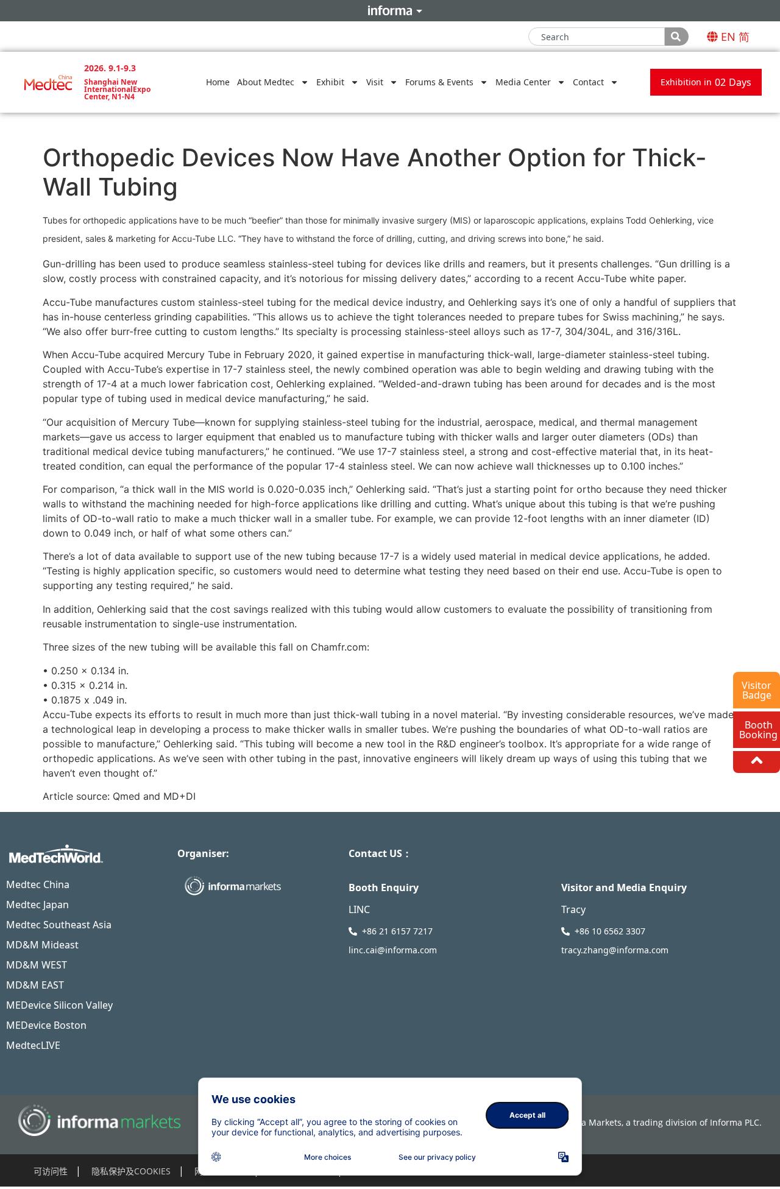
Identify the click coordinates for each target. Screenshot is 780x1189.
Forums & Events (439, 82)
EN (728, 36)
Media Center (523, 82)
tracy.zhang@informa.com (614, 950)
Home (218, 82)
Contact (588, 82)
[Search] (677, 36)
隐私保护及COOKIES (131, 1171)
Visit (374, 82)
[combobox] (596, 36)
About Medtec (265, 82)
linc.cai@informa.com (393, 950)
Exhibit (330, 82)
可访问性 (51, 1171)
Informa (390, 10)
